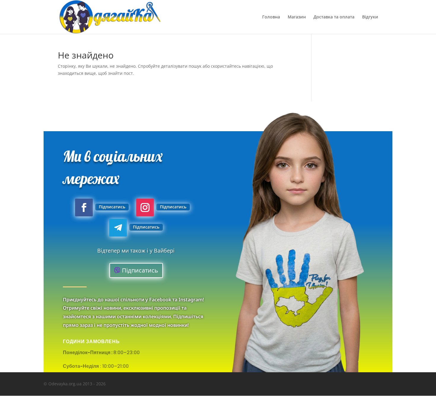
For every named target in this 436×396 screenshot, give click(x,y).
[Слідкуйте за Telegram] (118, 228)
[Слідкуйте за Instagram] (145, 207)
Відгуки (370, 17)
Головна (271, 17)
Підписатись (112, 207)
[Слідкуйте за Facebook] (84, 207)
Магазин (297, 17)
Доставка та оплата (334, 17)
